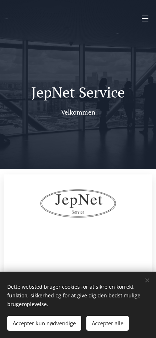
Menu (145, 18)
